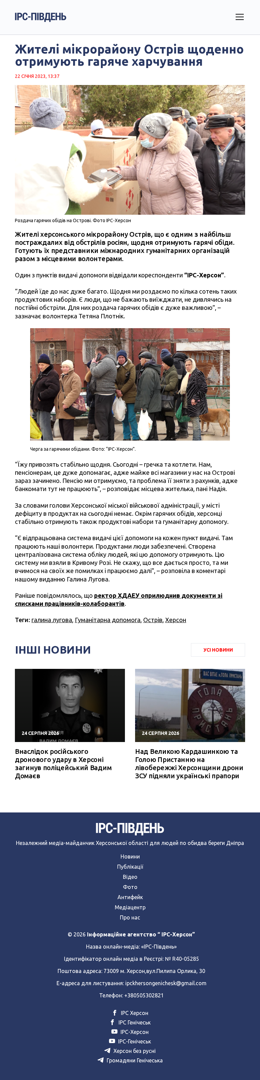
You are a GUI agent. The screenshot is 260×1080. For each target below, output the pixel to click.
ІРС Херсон (134, 1013)
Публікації (130, 867)
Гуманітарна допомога (107, 619)
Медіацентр (130, 907)
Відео (130, 877)
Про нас (130, 917)
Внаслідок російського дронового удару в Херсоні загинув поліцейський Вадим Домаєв (63, 763)
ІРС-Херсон (134, 1032)
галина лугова (51, 619)
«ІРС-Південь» (159, 947)
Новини (130, 856)
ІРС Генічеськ (134, 1022)
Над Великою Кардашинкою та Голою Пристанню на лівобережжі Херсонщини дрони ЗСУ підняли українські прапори (189, 763)
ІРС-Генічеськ (134, 1041)
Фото (130, 887)
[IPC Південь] (40, 17)
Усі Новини (218, 650)
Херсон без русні (134, 1051)
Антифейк (130, 897)
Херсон (175, 619)
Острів (152, 619)
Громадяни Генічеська (134, 1060)
